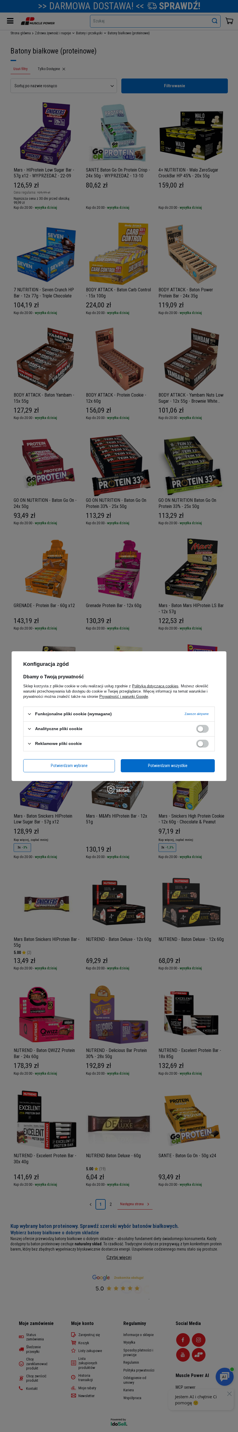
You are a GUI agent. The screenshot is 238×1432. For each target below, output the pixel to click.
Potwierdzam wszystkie (167, 765)
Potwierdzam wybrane (69, 765)
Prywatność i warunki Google (123, 696)
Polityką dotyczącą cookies (155, 686)
